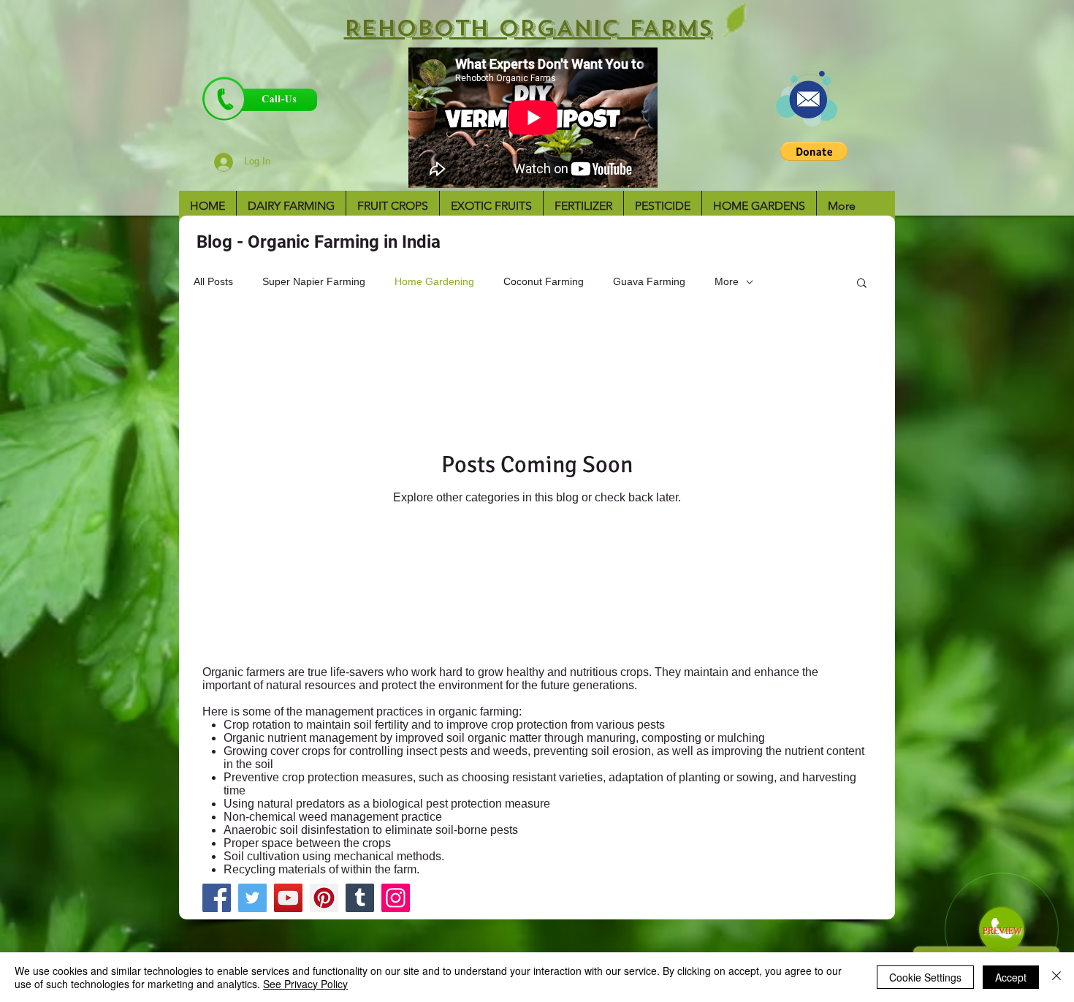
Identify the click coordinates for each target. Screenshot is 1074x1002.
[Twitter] (252, 898)
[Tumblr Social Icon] (360, 898)
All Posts (213, 281)
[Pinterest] (324, 898)
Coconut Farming (543, 281)
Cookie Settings (925, 977)
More (727, 281)
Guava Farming (649, 281)
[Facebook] (216, 898)
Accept (1011, 977)
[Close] (1056, 977)
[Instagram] (395, 898)
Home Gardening (434, 281)
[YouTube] (288, 898)
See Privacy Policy (305, 983)
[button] (814, 151)
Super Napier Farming (313, 281)
